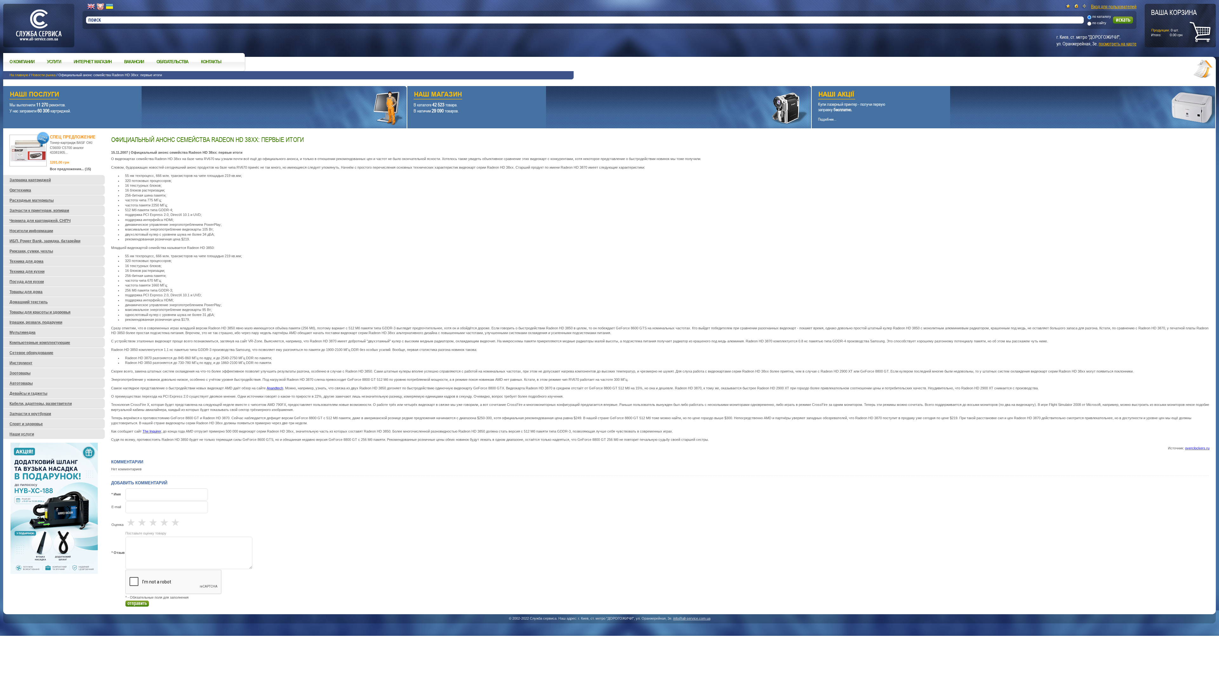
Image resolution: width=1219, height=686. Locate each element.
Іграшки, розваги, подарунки (36, 322)
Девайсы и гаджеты (28, 393)
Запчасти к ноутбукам (30, 414)
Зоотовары (20, 373)
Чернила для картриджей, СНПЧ (40, 221)
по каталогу (1101, 16)
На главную (19, 75)
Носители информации (31, 231)
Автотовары (21, 383)
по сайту (1099, 23)
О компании (22, 61)
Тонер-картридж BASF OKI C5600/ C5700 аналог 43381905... (71, 147)
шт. (1174, 22)
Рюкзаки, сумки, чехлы (31, 251)
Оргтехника (20, 190)
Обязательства (172, 61)
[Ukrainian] (109, 7)
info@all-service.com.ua (691, 618)
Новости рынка (43, 75)
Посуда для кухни (27, 281)
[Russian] (100, 7)
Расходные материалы (32, 200)
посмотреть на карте (1117, 43)
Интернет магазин (92, 61)
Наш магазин (598, 95)
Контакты (211, 61)
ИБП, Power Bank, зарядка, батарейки (45, 241)
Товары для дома (26, 292)
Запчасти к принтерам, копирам (39, 210)
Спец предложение (73, 137)
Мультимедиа (23, 332)
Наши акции (1004, 95)
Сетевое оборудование (31, 353)
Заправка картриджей (30, 180)
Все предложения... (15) (70, 169)
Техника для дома (26, 261)
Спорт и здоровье (26, 424)
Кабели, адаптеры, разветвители (41, 403)
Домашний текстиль (29, 302)
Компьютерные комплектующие (40, 342)
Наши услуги (197, 95)
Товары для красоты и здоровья (40, 312)
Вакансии (134, 61)
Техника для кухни (27, 271)
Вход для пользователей (1113, 6)
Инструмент (21, 363)
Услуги (54, 61)
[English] (91, 7)
